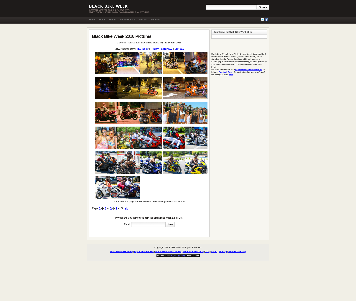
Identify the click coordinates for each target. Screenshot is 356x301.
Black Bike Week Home (121, 251)
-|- (126, 208)
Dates (102, 19)
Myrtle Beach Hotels (144, 251)
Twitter (262, 19)
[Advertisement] (135, 231)
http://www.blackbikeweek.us (248, 69)
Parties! (143, 19)
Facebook (266, 19)
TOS (207, 251)
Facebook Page (226, 72)
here (231, 75)
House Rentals (127, 19)
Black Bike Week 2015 (193, 251)
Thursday (142, 48)
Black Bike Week (108, 6)
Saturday (166, 48)
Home (92, 19)
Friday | (156, 48)
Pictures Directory (237, 251)
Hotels (112, 19)
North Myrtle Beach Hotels (168, 251)
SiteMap (223, 251)
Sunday (179, 48)
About (214, 251)
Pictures (155, 19)
